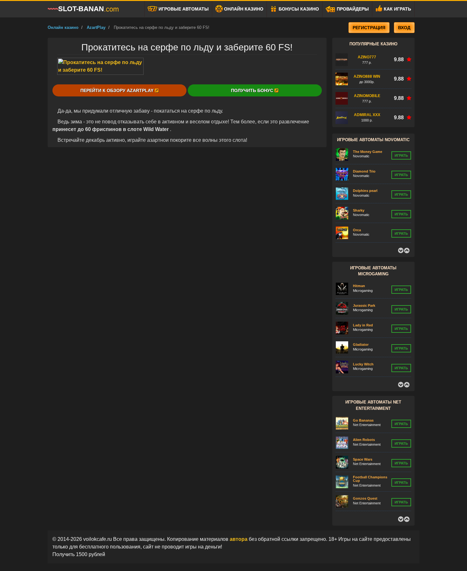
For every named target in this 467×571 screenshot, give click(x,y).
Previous (400, 250)
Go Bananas (363, 420)
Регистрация (369, 27)
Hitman (359, 286)
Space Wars (362, 459)
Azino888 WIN (367, 76)
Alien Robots (364, 440)
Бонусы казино (298, 8)
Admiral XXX (367, 115)
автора (239, 539)
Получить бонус (252, 90)
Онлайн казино (243, 8)
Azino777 (367, 57)
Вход (404, 27)
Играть (401, 155)
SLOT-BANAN (88, 9)
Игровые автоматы (183, 8)
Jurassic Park (364, 305)
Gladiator (361, 344)
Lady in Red (363, 325)
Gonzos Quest (365, 498)
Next (406, 250)
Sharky (358, 210)
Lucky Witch (363, 364)
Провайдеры (352, 8)
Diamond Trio (364, 171)
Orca (357, 230)
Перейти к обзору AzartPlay (117, 90)
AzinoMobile (367, 96)
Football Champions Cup (370, 478)
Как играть (396, 8)
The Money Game (367, 152)
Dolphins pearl (365, 191)
